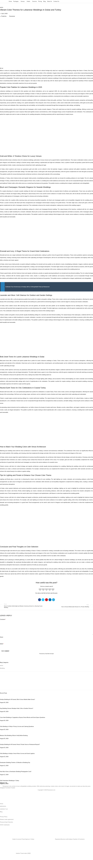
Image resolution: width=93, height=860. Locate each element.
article (1, 7)
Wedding (2, 668)
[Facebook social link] (39, 599)
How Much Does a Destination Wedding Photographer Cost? (15, 771)
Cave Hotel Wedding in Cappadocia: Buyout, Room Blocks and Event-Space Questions (22, 717)
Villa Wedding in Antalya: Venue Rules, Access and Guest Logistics (17, 753)
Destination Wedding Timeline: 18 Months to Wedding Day (15, 762)
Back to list (46, 605)
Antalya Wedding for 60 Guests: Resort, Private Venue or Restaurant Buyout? (20, 744)
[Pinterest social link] (46, 599)
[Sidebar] (48, 858)
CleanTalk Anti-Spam (49, 653)
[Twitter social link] (43, 599)
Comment (3, 619)
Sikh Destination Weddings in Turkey (9, 780)
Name (1, 637)
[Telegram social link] (53, 599)
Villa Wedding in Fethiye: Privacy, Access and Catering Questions (17, 726)
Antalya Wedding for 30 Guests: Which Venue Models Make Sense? (17, 699)
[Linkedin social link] (50, 599)
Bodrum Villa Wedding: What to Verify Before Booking (14, 735)
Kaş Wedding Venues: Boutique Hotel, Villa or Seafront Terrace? (16, 708)
